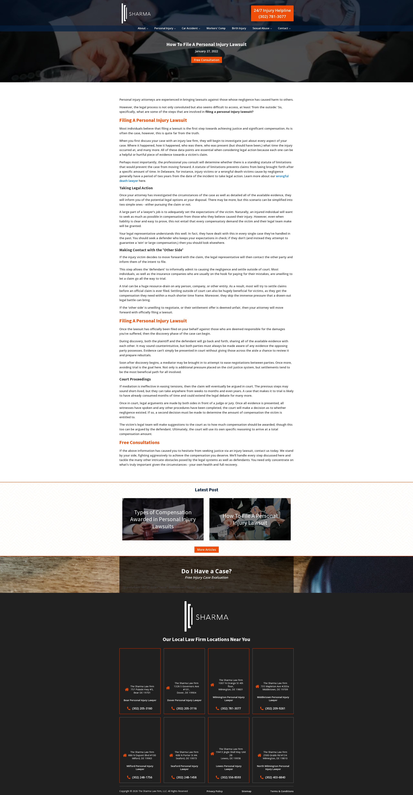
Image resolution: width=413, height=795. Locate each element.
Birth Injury (239, 28)
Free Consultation (206, 60)
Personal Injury (163, 28)
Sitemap (246, 791)
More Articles (206, 550)
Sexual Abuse (261, 28)
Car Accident (190, 28)
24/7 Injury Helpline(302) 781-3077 (272, 13)
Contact (283, 28)
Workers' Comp (216, 28)
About (142, 28)
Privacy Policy (215, 791)
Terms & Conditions (282, 791)
